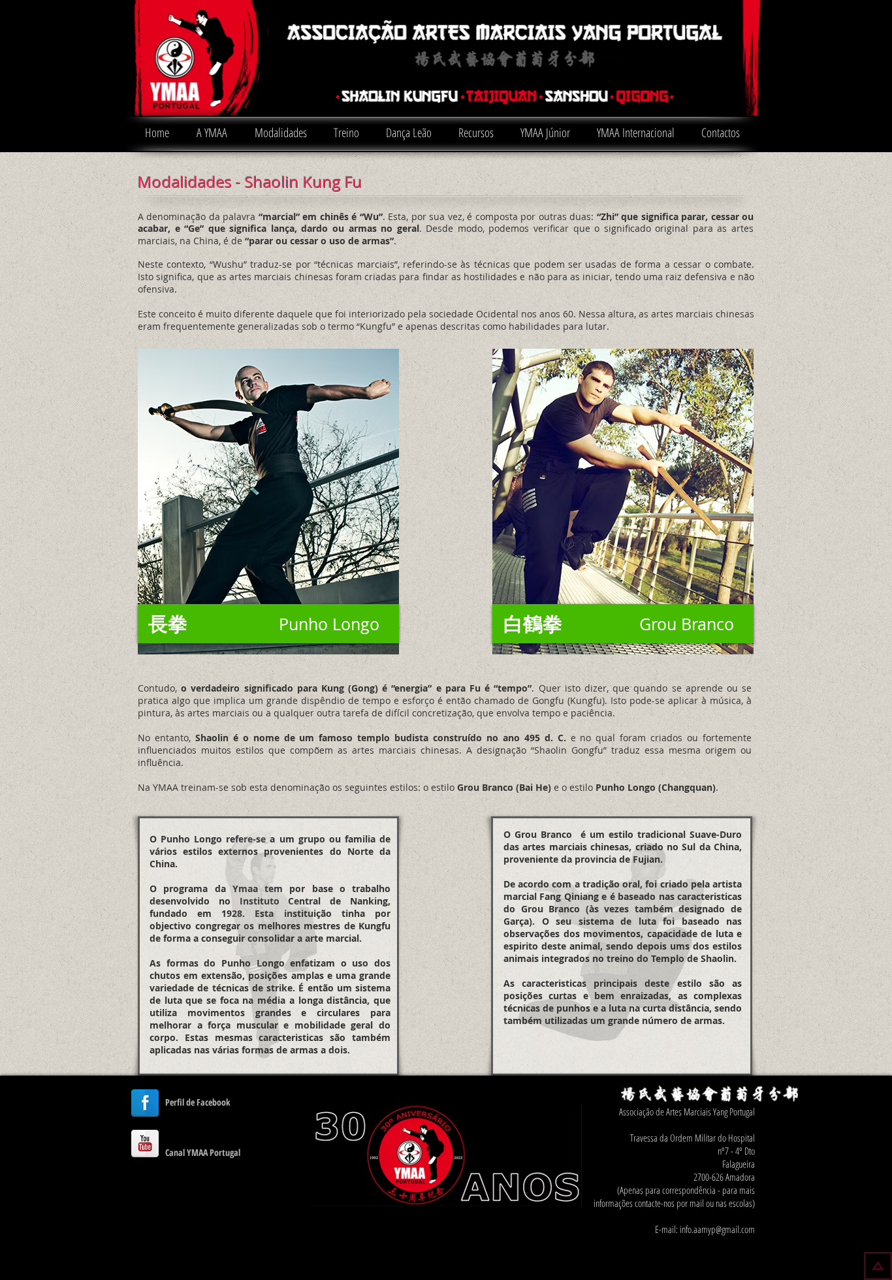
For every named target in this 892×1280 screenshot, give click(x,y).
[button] (212, 137)
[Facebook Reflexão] (145, 1103)
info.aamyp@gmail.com (717, 1229)
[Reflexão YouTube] (145, 1143)
